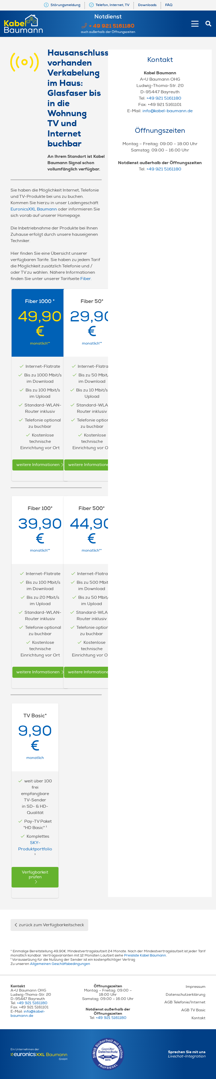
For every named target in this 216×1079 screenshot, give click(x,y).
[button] (195, 23)
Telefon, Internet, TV (112, 5)
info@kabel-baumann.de (168, 111)
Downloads (147, 5)
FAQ (168, 5)
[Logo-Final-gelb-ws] (23, 23)
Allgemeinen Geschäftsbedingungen (60, 964)
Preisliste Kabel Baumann (145, 955)
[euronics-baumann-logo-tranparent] (39, 1054)
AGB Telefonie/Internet (184, 1002)
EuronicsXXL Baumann (34, 209)
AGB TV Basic (193, 1010)
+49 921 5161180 (163, 98)
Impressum (195, 986)
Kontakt (198, 1018)
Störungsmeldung (65, 5)
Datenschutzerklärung (185, 994)
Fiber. (86, 278)
